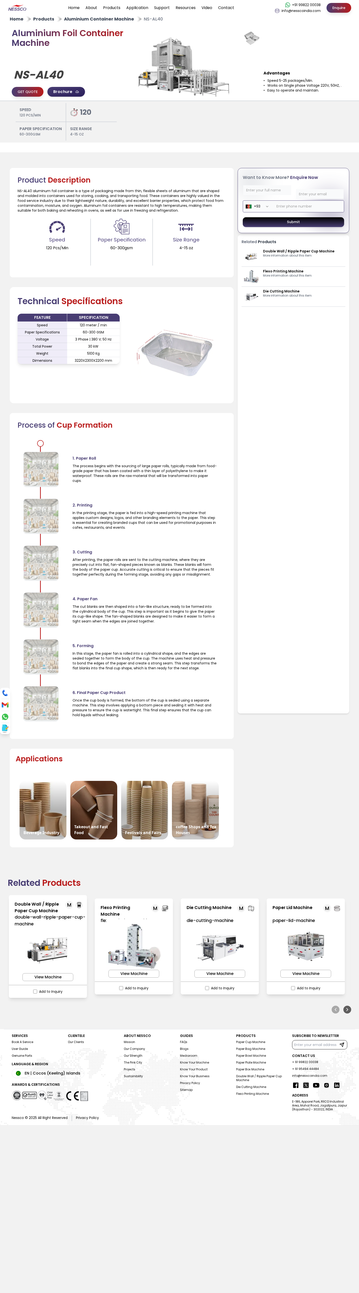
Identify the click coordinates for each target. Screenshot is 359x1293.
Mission (129, 1042)
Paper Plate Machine (251, 1062)
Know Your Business (195, 1076)
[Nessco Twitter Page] (306, 1085)
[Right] (347, 1010)
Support (162, 7)
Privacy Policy (190, 1083)
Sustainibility (133, 1076)
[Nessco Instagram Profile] (326, 1085)
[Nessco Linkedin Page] (336, 1085)
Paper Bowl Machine (251, 1056)
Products (111, 7)
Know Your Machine (194, 1062)
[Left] (335, 1010)
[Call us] (5, 693)
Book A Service (22, 1042)
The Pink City (133, 1062)
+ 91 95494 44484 (305, 1069)
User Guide (20, 1049)
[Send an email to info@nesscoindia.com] (5, 705)
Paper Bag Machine (250, 1049)
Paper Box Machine (250, 1069)
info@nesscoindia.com (309, 1076)
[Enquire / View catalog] (4, 728)
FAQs (183, 1042)
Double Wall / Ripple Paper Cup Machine (259, 1078)
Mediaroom (188, 1056)
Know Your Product (194, 1069)
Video (206, 7)
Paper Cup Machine (250, 1042)
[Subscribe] (341, 1044)
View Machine (48, 977)
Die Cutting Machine (251, 1087)
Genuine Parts (22, 1056)
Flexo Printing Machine (252, 1094)
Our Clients (76, 1042)
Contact (226, 7)
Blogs (184, 1049)
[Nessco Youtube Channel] (316, 1085)
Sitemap (186, 1090)
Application (137, 7)
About (91, 7)
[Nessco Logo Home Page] (17, 7)
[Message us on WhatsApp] (5, 717)
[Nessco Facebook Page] (295, 1085)
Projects (129, 1069)
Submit (293, 221)
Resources (186, 7)
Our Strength (133, 1056)
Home (74, 7)
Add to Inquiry (51, 991)
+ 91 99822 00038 (305, 1062)
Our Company (134, 1049)
